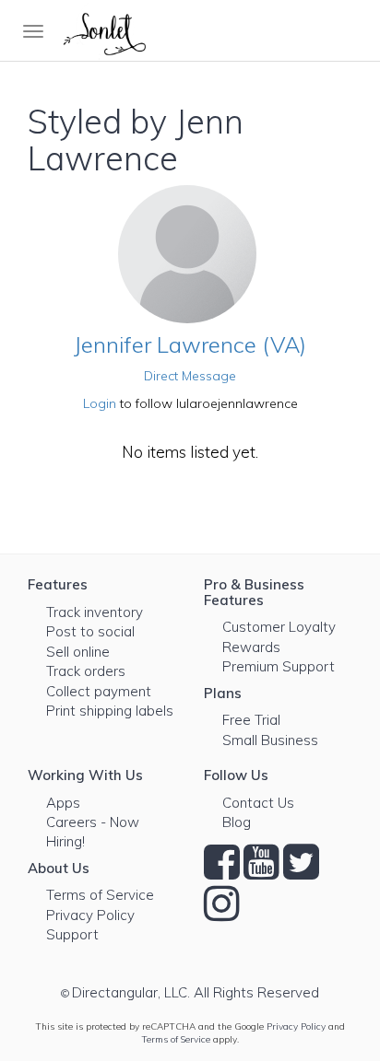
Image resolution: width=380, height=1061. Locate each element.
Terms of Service (100, 895)
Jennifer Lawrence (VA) (190, 344)
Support (72, 934)
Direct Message (190, 375)
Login (99, 403)
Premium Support (278, 666)
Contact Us (258, 802)
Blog (236, 822)
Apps (63, 802)
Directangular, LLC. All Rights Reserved (195, 992)
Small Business (270, 740)
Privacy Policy (90, 915)
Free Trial (251, 720)
